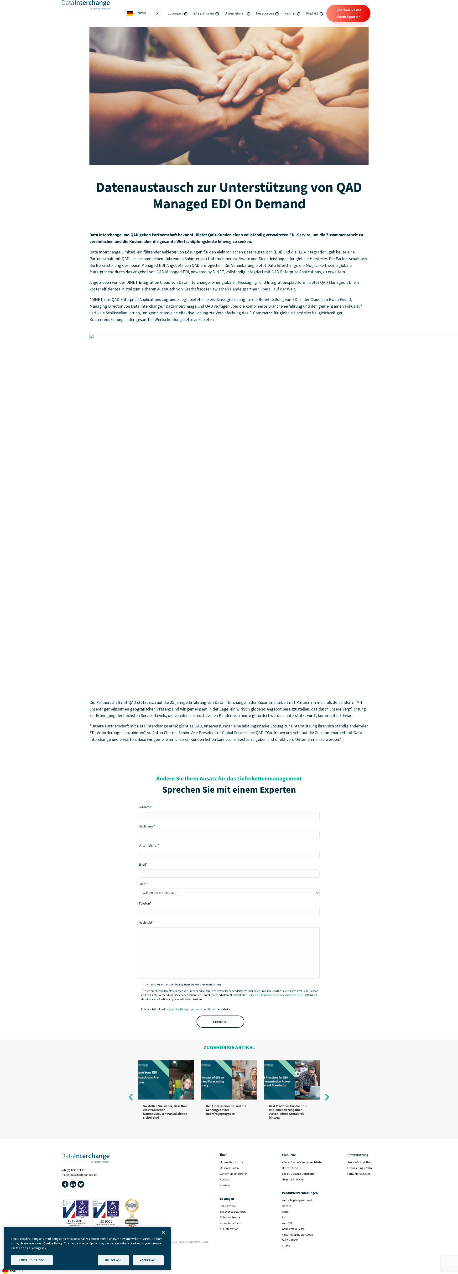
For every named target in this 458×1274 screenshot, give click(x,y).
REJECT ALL (113, 1260)
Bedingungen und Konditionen (198, 1009)
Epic (284, 1218)
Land (142, 883)
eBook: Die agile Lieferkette (298, 1174)
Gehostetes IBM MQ (293, 1229)
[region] (87, 1248)
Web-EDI (287, 1223)
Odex (285, 1212)
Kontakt (225, 1180)
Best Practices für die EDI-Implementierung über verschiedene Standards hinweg (288, 1112)
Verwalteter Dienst (231, 1223)
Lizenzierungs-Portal (360, 1168)
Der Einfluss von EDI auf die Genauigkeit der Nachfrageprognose (226, 1110)
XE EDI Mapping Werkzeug (297, 1235)
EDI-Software (228, 1206)
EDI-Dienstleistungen (233, 1212)
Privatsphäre (171, 1009)
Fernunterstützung (358, 1174)
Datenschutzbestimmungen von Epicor (281, 995)
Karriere (225, 1185)
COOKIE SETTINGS (31, 1260)
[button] (185, 13)
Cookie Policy (53, 1243)
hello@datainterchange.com (80, 1175)
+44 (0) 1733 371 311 (74, 1170)
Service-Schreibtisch (359, 1162)
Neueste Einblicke (292, 1180)
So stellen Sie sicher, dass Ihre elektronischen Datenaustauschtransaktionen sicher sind (165, 1112)
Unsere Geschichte (231, 1162)
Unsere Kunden (229, 1168)
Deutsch (15, 1271)
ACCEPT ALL (148, 1260)
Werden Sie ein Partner (233, 1174)
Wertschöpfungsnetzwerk (297, 1200)
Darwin (286, 1206)
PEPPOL (286, 1246)
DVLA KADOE (290, 1240)
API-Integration (229, 1229)
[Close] (163, 1232)
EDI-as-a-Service (230, 1218)
